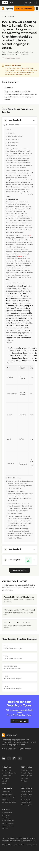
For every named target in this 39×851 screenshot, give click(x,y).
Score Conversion (8, 823)
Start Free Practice (24, 9)
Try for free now (19, 721)
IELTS (11, 3)
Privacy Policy (31, 845)
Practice (24, 781)
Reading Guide (7, 791)
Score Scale (6, 818)
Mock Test (5, 828)
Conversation (25, 797)
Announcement (26, 799)
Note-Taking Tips (26, 805)
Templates (5, 778)
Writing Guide (6, 770)
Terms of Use (19, 845)
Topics (4, 783)
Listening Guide (26, 791)
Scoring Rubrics (7, 775)
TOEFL (5, 3)
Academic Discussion (9, 773)
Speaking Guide (26, 770)
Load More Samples (19, 570)
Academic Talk (26, 802)
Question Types (26, 773)
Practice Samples (8, 826)
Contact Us (6, 845)
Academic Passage (8, 797)
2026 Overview (7, 812)
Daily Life (5, 799)
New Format (6, 815)
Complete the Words (9, 802)
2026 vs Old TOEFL (8, 820)
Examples (5, 781)
